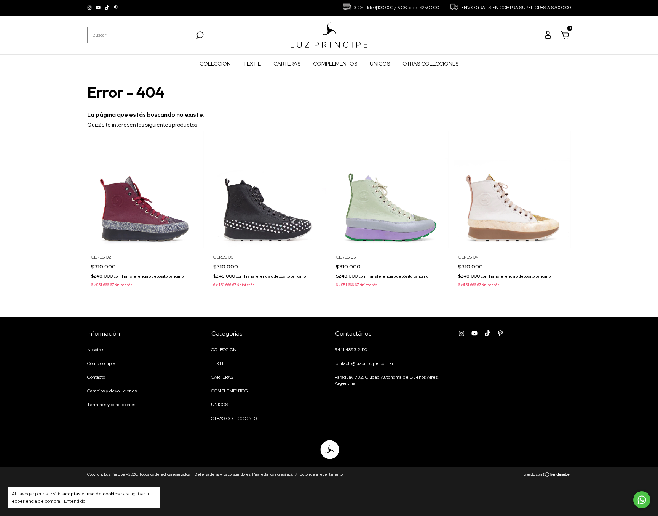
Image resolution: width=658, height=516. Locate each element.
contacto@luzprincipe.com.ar (364, 363)
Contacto (96, 377)
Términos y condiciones (111, 405)
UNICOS (380, 63)
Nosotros (95, 350)
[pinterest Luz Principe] (115, 8)
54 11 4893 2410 (351, 350)
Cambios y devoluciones (112, 391)
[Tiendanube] (547, 475)
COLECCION (215, 63)
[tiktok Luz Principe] (107, 8)
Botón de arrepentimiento (321, 474)
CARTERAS (286, 63)
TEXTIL (252, 63)
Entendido (74, 501)
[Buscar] (199, 35)
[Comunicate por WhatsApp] (641, 499)
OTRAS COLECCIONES (430, 63)
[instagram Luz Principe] (90, 8)
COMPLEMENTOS (335, 63)
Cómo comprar (102, 363)
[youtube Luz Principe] (99, 8)
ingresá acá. (284, 474)
